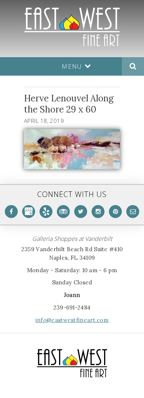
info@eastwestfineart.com (72, 319)
